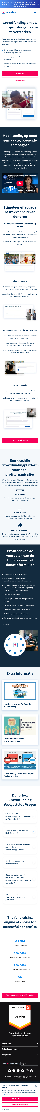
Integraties (6, 1054)
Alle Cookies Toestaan (20, 1099)
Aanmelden (22, 6)
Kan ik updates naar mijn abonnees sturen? (14, 862)
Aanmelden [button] (20, 73)
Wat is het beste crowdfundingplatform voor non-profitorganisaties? (18, 816)
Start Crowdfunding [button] (20, 440)
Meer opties (6, 1109)
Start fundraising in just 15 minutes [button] (20, 995)
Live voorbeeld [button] (20, 80)
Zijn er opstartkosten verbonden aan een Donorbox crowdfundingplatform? (17, 847)
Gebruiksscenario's (10, 1049)
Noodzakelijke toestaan (20, 1104)
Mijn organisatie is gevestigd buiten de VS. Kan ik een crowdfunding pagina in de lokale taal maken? (18, 879)
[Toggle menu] (35, 12)
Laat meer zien (6, 1095)
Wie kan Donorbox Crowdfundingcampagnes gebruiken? (15, 897)
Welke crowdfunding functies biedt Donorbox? (16, 831)
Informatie (6, 1044)
